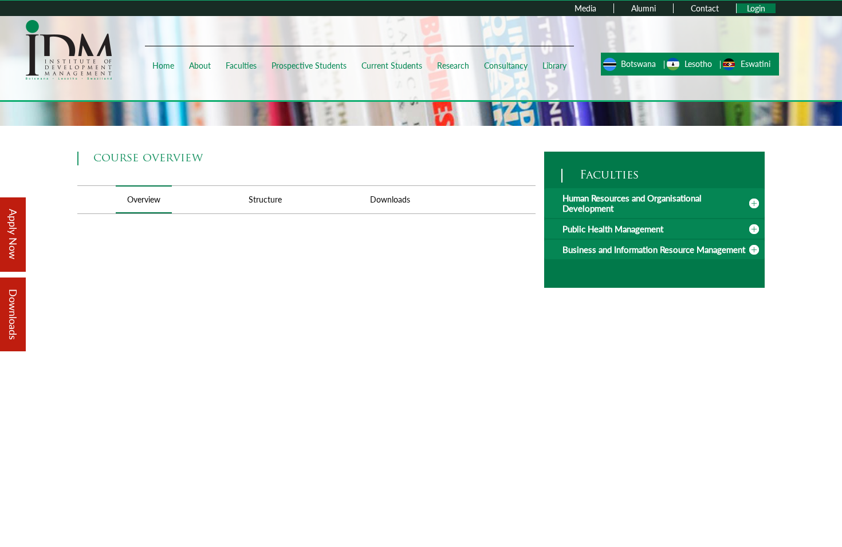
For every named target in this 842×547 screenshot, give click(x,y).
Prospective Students (309, 65)
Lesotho (698, 64)
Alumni (643, 8)
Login (756, 8)
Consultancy (506, 65)
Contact (705, 8)
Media (585, 8)
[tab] (654, 203)
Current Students (391, 65)
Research (453, 65)
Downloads (390, 199)
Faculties (241, 65)
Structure (265, 199)
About (200, 65)
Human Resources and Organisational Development (632, 203)
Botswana (638, 64)
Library (554, 65)
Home (163, 65)
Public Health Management (612, 229)
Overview (143, 199)
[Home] (69, 49)
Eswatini (755, 64)
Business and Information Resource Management (653, 249)
